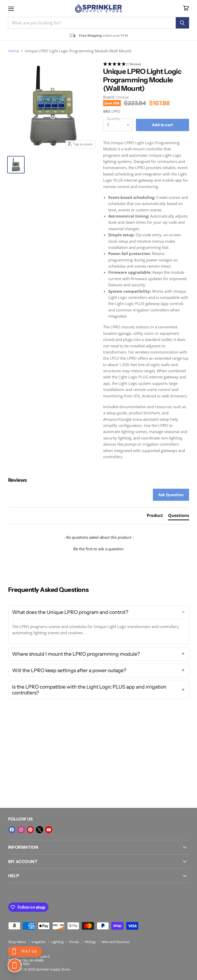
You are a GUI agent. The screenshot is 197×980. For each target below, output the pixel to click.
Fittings (90, 941)
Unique (122, 97)
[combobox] (92, 23)
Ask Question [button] (171, 494)
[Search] (182, 23)
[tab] (155, 516)
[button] (146, 64)
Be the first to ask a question (98, 548)
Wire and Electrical (115, 941)
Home (13, 51)
